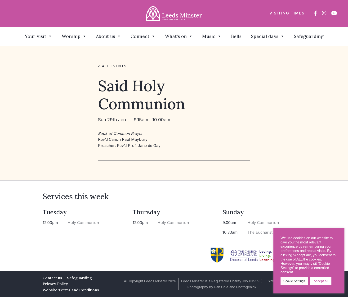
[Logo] (174, 13)
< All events (112, 66)
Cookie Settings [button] (294, 281)
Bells (236, 36)
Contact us (52, 277)
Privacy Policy (55, 283)
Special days (264, 36)
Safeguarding (308, 36)
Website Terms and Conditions (71, 290)
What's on (176, 36)
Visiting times (287, 13)
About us (105, 36)
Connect (139, 36)
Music (208, 36)
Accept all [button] (321, 281)
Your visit (35, 36)
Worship (71, 36)
